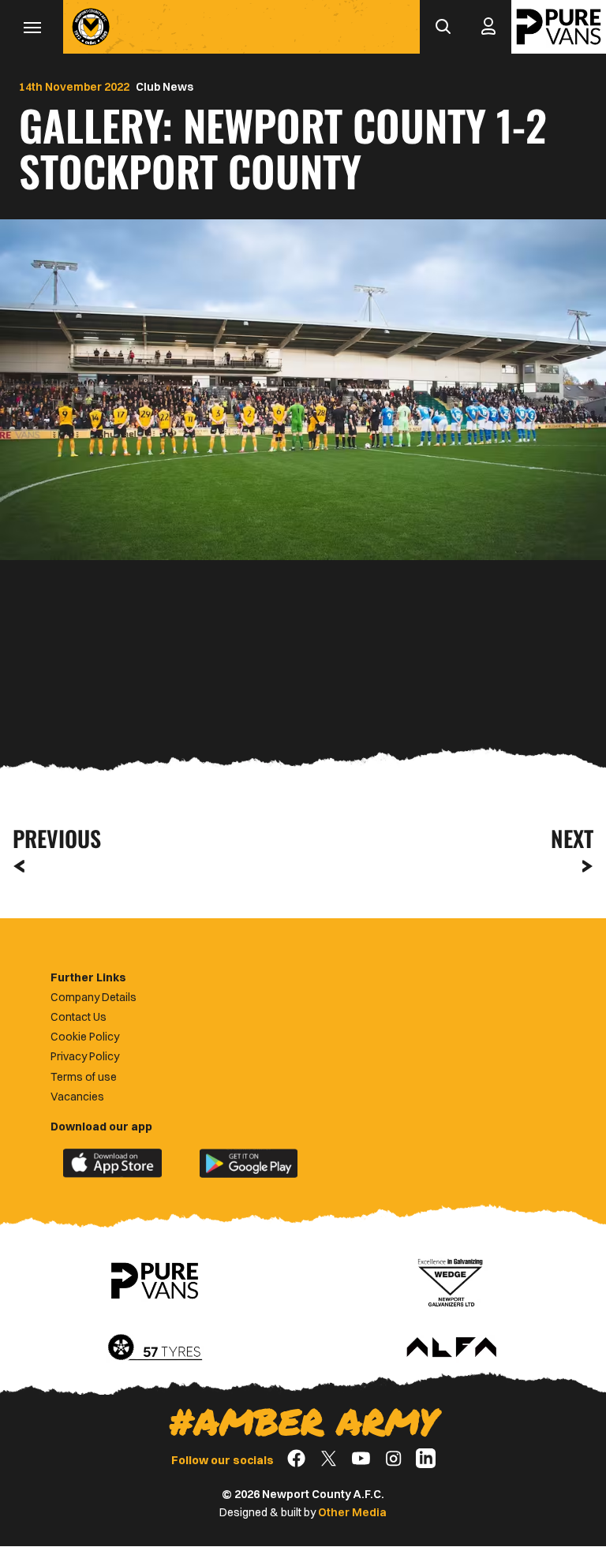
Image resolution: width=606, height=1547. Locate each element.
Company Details (93, 997)
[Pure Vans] (558, 27)
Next (572, 838)
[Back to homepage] (91, 27)
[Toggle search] (443, 27)
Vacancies (77, 1096)
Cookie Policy (84, 1036)
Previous (52, 838)
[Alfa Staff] (451, 1348)
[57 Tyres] (155, 1348)
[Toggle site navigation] (31, 27)
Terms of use (83, 1077)
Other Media (352, 1512)
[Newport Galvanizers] (451, 1281)
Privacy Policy (84, 1056)
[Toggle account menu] (488, 27)
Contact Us (78, 1017)
